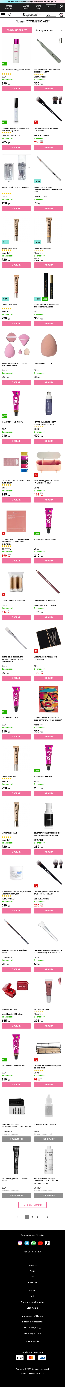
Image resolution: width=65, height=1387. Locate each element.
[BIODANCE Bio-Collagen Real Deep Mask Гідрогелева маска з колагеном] (16, 520)
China (4, 196)
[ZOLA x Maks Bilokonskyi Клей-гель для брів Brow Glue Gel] (48, 286)
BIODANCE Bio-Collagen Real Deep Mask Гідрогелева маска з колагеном (15, 542)
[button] (16, 88)
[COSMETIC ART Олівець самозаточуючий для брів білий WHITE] (48, 168)
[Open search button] (10, 15)
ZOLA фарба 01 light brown (13, 422)
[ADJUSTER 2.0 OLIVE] (16, 814)
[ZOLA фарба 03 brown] (48, 757)
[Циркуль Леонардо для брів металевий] (48, 638)
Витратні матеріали (32, 1322)
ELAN (36, 429)
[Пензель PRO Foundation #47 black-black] (48, 109)
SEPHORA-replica (41, 136)
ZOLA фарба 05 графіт (10, 718)
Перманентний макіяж (32, 1302)
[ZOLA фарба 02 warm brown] (16, 1046)
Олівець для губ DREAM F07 (45, 600)
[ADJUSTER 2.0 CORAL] (16, 286)
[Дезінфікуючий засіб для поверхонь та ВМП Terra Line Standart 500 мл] (48, 1159)
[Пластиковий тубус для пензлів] (16, 168)
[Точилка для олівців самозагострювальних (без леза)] (16, 1105)
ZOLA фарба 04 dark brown (45, 539)
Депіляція (32, 1308)
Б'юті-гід (38, 7)
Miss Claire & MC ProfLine (45, 605)
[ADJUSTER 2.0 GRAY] (16, 757)
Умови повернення (29, 1373)
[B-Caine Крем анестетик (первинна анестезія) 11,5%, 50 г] (16, 872)
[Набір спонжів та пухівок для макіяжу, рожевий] (16, 344)
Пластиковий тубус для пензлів (15, 187)
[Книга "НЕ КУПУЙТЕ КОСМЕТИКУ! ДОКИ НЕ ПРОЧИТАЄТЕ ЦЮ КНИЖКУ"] (48, 699)
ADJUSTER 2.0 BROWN (10, 248)
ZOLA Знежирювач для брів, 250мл (16, 69)
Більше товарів (33, 1205)
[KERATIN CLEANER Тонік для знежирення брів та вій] (48, 403)
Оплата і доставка (9, 7)
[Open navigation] (3, 15)
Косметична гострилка (12, 1009)
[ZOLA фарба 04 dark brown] (48, 520)
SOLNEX (37, 1188)
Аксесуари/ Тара (32, 1333)
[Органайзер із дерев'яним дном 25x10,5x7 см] (48, 1046)
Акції (32, 1271)
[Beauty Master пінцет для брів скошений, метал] (48, 50)
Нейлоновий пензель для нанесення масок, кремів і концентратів (13, 659)
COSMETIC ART (40, 196)
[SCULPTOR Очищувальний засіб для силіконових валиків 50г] (48, 814)
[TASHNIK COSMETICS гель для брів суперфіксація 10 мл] (16, 109)
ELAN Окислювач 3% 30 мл (45, 1124)
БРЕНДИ (32, 1282)
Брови (32, 1290)
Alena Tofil (6, 253)
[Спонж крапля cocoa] (48, 344)
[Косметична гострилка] (16, 990)
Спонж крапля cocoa (43, 363)
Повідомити (16, 1139)
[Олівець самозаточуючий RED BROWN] (16, 931)
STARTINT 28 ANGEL (41, 1009)
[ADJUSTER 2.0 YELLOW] (48, 229)
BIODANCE (6, 549)
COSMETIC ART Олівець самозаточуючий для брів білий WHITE (48, 189)
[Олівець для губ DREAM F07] (48, 581)
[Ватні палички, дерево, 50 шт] (16, 581)
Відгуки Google (26, 7)
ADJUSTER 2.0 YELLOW (42, 248)
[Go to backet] (61, 15)
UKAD (41, 1373)
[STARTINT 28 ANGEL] (48, 990)
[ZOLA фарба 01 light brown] (16, 403)
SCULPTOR (38, 840)
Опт (33, 1277)
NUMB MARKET (8, 899)
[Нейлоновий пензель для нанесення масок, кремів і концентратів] (16, 638)
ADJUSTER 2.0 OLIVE (9, 833)
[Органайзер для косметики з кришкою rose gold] (48, 462)
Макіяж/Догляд (32, 1327)
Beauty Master (40, 77)
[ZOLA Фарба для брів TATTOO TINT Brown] (16, 1159)
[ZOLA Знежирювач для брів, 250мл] (16, 50)
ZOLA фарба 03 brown (43, 776)
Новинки (32, 1265)
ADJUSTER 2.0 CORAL (10, 305)
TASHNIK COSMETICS (11, 136)
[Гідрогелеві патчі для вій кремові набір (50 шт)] (16, 462)
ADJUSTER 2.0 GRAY (9, 776)
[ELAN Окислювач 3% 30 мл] (48, 1105)
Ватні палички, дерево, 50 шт (14, 600)
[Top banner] (32, 1)
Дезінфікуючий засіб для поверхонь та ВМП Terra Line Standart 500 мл (46, 1181)
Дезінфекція (32, 1341)
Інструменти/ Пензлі (32, 1316)
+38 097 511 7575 (32, 1251)
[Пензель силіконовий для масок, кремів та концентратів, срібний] (48, 931)
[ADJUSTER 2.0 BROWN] (16, 229)
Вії (32, 1296)
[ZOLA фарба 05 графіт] (16, 699)
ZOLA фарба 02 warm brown (13, 1065)
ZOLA (4, 77)
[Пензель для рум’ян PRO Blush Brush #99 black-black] (48, 872)
